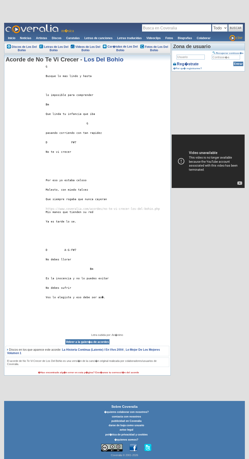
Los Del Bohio (104, 59)
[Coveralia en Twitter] (148, 448)
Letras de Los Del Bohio (56, 48)
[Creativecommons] (112, 447)
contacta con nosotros (126, 416)
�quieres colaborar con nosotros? (126, 411)
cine (239, 37)
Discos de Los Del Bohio (24, 48)
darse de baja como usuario (126, 425)
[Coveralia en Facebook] (133, 448)
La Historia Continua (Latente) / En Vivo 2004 (93, 349)
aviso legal (126, 429)
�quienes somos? (126, 439)
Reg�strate (188, 64)
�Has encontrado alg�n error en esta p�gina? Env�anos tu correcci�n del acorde (88, 372)
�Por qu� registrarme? (187, 68)
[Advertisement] (124, 11)
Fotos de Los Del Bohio (156, 48)
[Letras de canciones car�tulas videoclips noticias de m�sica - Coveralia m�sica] (32, 25)
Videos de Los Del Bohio (87, 48)
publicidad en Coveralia (126, 420)
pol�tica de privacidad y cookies (126, 434)
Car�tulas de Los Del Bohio (122, 48)
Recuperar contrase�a (229, 53)
